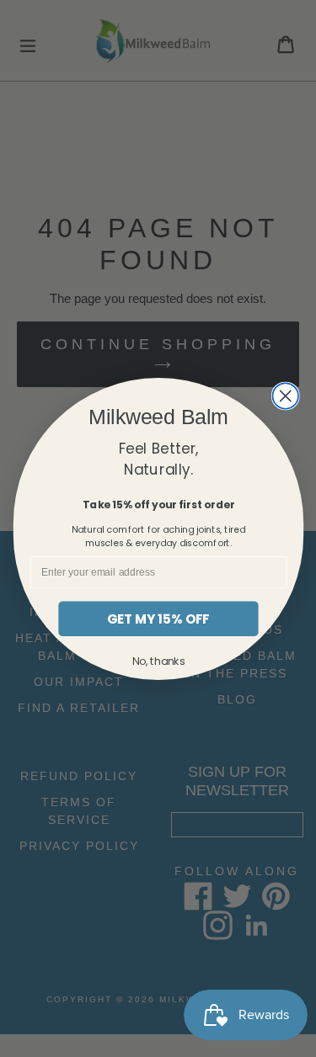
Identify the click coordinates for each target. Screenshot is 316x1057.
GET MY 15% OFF (158, 618)
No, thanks (158, 660)
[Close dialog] (285, 396)
